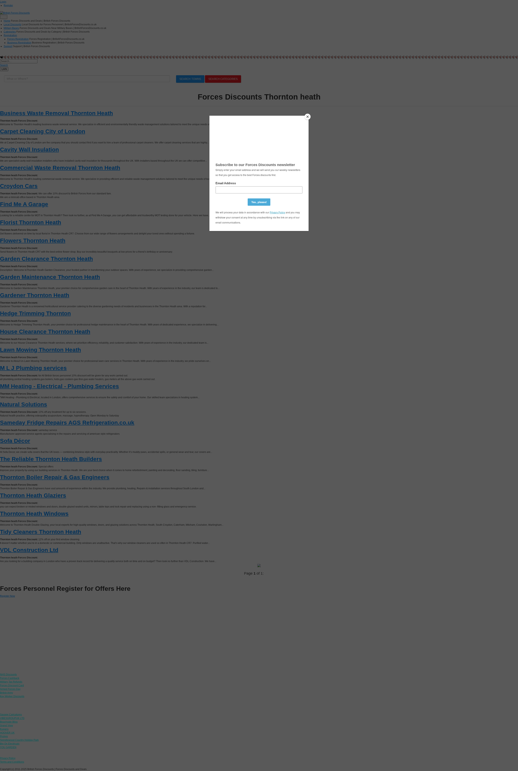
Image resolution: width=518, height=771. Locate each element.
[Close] (308, 117)
